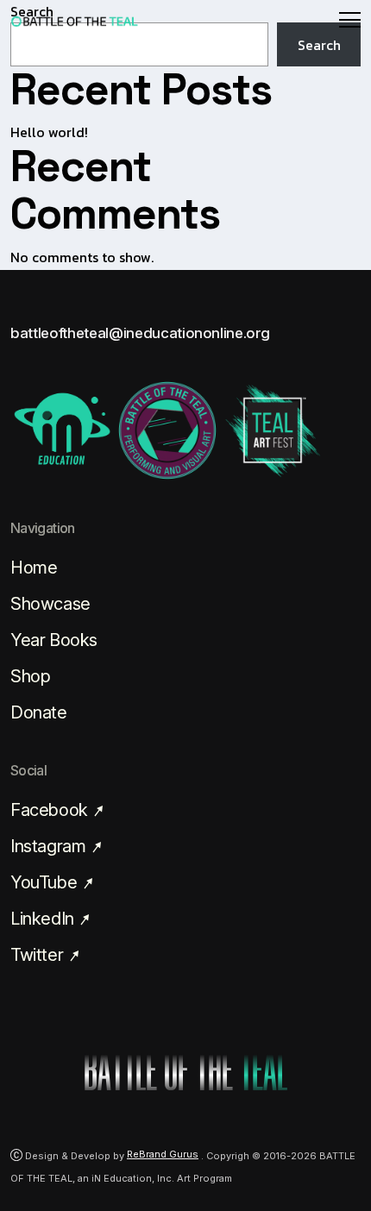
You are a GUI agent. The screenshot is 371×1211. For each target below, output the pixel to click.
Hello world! (49, 132)
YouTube (45, 882)
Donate (38, 712)
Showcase (50, 603)
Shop (30, 676)
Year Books (53, 640)
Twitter (38, 954)
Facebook (50, 810)
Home (33, 567)
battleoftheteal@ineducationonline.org (139, 333)
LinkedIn (44, 918)
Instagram (50, 846)
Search (319, 45)
